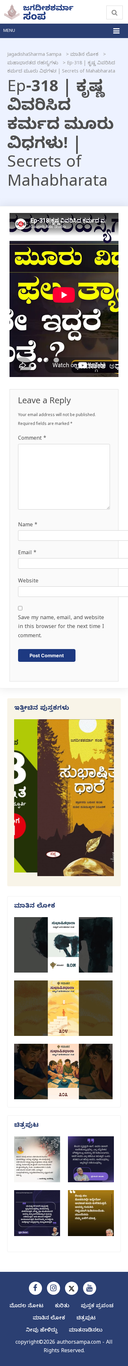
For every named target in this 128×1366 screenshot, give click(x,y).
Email (27, 553)
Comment (32, 439)
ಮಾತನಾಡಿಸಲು (85, 1330)
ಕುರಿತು (62, 1306)
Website (28, 581)
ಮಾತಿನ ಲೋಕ (49, 1318)
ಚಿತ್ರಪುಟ (86, 1318)
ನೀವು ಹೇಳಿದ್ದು (41, 1330)
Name (27, 525)
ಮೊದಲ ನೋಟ (26, 1306)
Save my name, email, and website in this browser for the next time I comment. (61, 627)
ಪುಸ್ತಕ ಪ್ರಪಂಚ (97, 1306)
